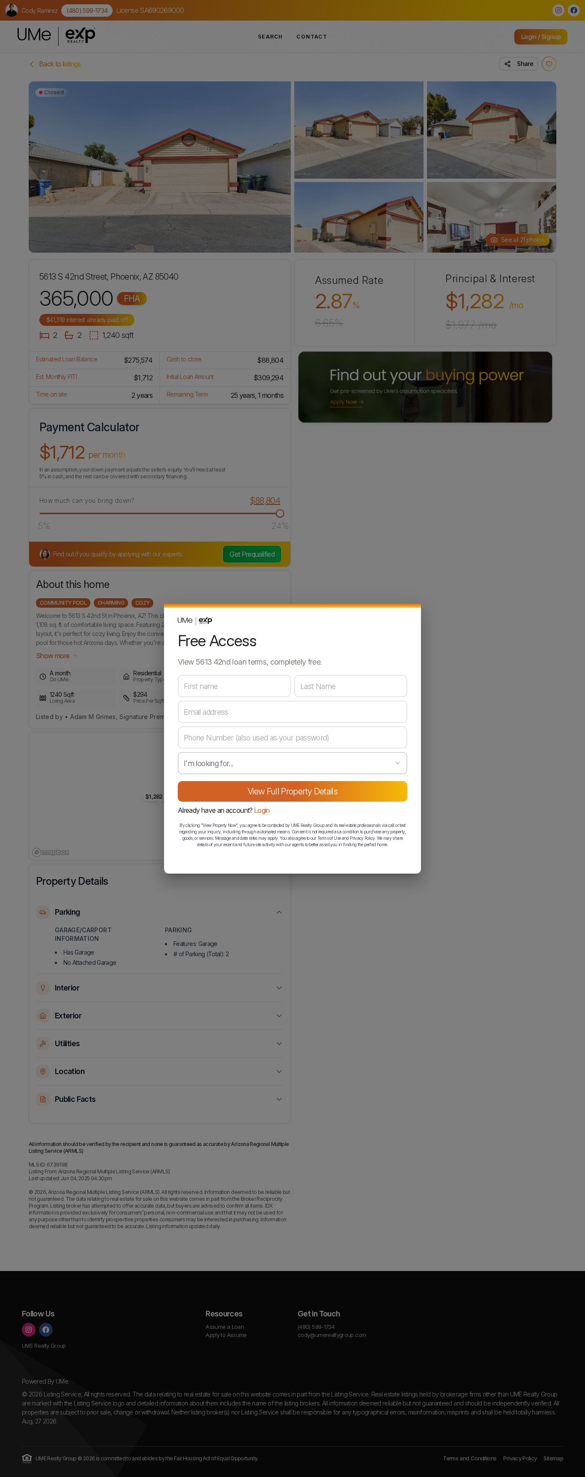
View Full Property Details (292, 791)
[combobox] (292, 763)
